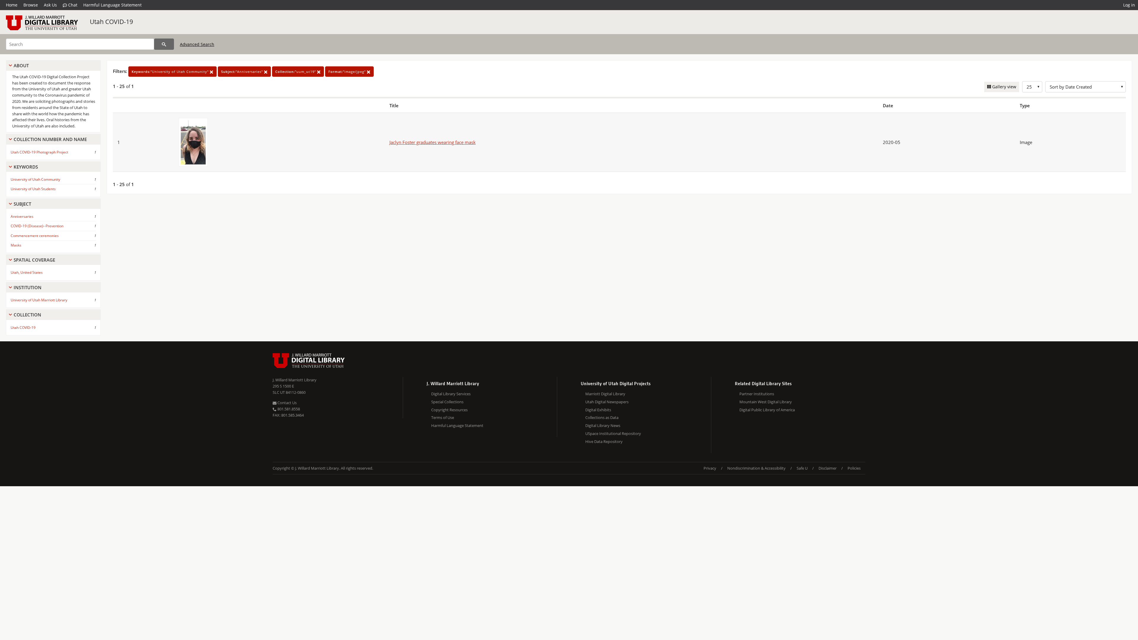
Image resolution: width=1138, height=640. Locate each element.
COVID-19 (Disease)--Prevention (37, 225)
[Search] (164, 44)
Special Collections (447, 401)
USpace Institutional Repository (613, 433)
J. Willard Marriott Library (295, 380)
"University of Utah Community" (171, 71)
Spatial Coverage (34, 260)
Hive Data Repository (604, 441)
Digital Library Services (451, 393)
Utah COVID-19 (111, 21)
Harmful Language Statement (112, 5)
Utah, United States (27, 272)
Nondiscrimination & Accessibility (756, 468)
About (21, 65)
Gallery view (1003, 86)
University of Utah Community (35, 179)
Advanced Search (197, 44)
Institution (27, 287)
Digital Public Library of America (767, 409)
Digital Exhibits (598, 409)
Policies (854, 468)
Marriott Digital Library (605, 393)
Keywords (26, 167)
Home (11, 5)
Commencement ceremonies (35, 235)
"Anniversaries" (242, 71)
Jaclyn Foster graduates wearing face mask (432, 142)
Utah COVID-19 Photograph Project (39, 152)
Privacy (710, 468)
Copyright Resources (449, 409)
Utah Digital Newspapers (607, 401)
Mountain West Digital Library (765, 401)
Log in (1129, 5)
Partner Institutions (756, 393)
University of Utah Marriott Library (39, 300)
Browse (30, 5)
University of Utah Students (33, 188)
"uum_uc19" (296, 71)
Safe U (802, 468)
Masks (16, 245)
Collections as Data (601, 417)
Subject (22, 204)
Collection (27, 315)
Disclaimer (828, 468)
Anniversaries (22, 216)
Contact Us (286, 402)
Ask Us (50, 5)
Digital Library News (602, 425)
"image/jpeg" (347, 71)
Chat (72, 5)
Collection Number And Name (50, 139)
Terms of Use (442, 417)
